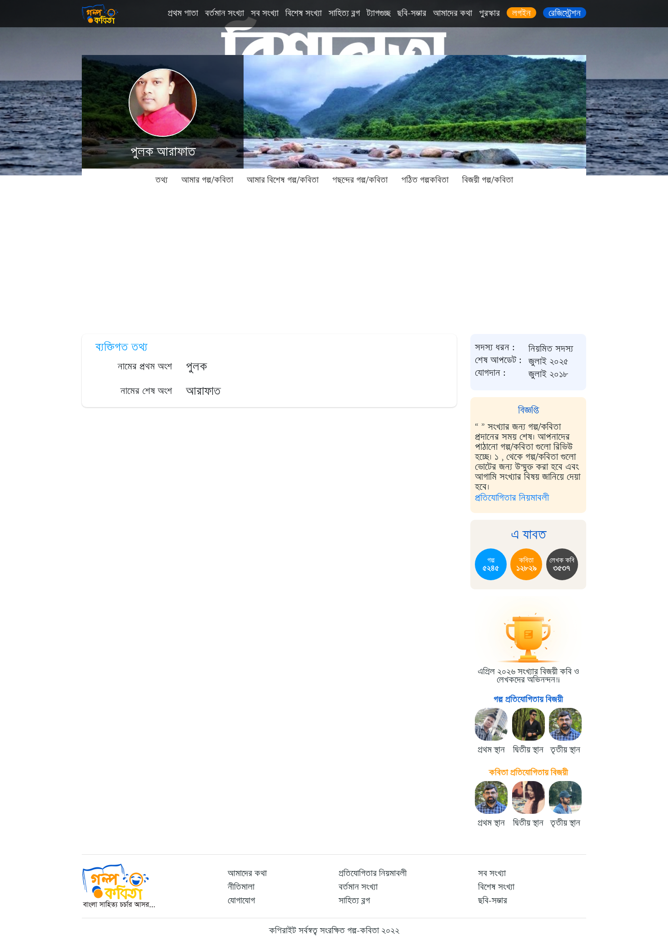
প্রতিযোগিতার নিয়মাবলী (512, 497)
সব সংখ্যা (265, 13)
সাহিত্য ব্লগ (344, 13)
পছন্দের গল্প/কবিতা (360, 179)
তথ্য (161, 179)
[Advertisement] (334, 259)
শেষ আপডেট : (498, 360)
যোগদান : (490, 373)
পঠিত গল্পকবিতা (425, 179)
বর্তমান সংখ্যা (224, 13)
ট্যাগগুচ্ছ (378, 13)
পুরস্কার (489, 13)
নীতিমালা (241, 886)
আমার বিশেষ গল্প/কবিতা (283, 179)
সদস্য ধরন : (495, 347)
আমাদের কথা (452, 13)
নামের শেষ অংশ (146, 391)
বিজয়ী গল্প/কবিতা (487, 179)
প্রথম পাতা (183, 13)
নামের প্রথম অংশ (145, 366)
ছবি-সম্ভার (411, 13)
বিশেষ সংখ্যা (303, 13)
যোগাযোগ (241, 900)
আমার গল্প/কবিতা (207, 179)
